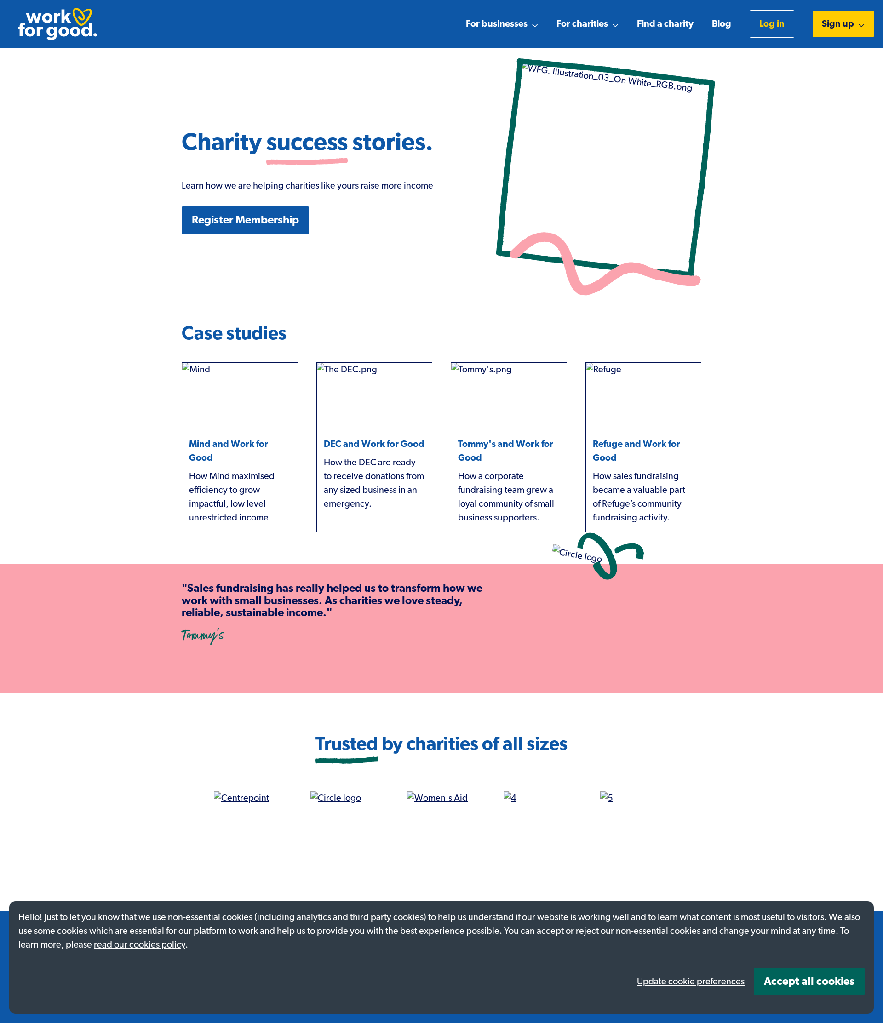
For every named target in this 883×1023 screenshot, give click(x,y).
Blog (721, 24)
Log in (772, 24)
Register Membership (245, 220)
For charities (582, 24)
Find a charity (665, 24)
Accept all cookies (809, 981)
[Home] (57, 24)
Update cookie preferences (691, 981)
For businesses (497, 24)
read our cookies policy (139, 944)
